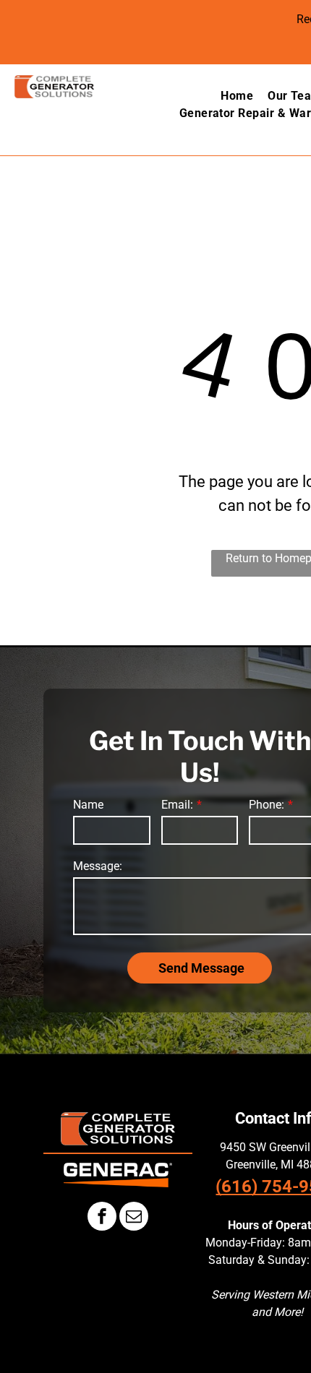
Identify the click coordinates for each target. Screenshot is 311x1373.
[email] (133, 1218)
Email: (177, 805)
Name (88, 805)
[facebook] (102, 1218)
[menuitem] (229, 96)
